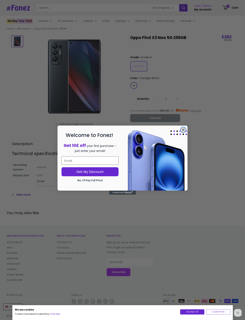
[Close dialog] (183, 130)
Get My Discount (90, 171)
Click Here (55, 313)
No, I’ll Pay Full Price (90, 180)
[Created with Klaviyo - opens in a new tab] (122, 193)
